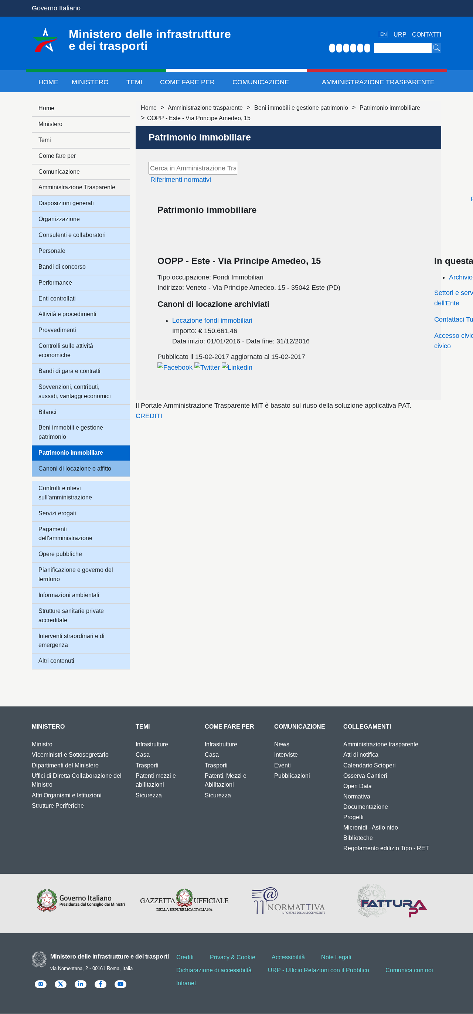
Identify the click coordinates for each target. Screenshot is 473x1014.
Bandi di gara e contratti (69, 371)
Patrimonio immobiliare (390, 108)
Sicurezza (149, 795)
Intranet (186, 983)
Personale (51, 251)
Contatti (426, 34)
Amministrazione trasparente (205, 108)
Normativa (356, 796)
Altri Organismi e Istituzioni (67, 795)
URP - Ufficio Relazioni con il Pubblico (318, 970)
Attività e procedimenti (67, 314)
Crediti (185, 957)
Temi (134, 82)
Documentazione (365, 807)
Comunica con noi (409, 970)
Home (48, 82)
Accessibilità (288, 957)
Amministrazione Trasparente (378, 82)
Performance (55, 282)
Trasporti (147, 765)
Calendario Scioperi (369, 765)
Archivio (461, 277)
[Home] (45, 40)
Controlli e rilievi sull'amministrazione (65, 493)
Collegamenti (367, 726)
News (281, 744)
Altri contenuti (56, 661)
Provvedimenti (57, 330)
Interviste (286, 755)
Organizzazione (59, 219)
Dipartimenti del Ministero (65, 765)
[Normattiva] (288, 900)
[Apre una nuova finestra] (175, 367)
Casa (143, 755)
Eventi (282, 765)
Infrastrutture (152, 744)
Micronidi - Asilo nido (370, 827)
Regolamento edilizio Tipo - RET (386, 848)
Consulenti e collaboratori (72, 235)
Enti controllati (57, 298)
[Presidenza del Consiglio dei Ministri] (81, 900)
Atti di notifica (360, 755)
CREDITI (149, 416)
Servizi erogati (57, 513)
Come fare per (187, 82)
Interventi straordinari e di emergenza (71, 640)
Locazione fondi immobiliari (212, 320)
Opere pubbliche (60, 554)
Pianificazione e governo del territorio (75, 574)
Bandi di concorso (62, 267)
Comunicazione (260, 82)
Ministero (90, 82)
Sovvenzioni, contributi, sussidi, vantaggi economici (74, 391)
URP (400, 34)
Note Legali (336, 957)
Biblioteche (358, 838)
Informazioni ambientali (68, 595)
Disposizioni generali (66, 203)
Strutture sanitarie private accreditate (71, 615)
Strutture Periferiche (58, 806)
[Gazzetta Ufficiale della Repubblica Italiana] (185, 900)
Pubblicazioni (292, 776)
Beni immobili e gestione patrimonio (301, 108)
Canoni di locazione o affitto (74, 468)
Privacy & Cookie (232, 957)
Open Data (357, 786)
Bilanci (47, 412)
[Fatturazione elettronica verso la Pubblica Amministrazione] (392, 900)
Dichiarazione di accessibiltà (214, 970)
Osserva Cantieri (365, 776)
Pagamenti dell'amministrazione (65, 534)
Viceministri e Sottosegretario (70, 755)
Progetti (353, 817)
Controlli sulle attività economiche (65, 350)
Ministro (42, 744)
